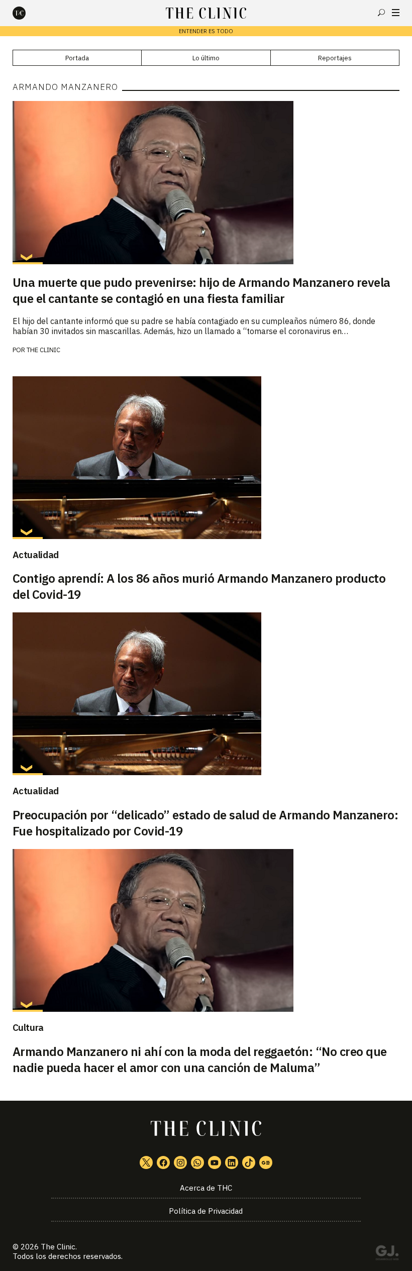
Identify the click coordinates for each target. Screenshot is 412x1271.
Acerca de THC (206, 1188)
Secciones (395, 12)
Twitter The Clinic (146, 1162)
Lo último (206, 58)
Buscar (381, 12)
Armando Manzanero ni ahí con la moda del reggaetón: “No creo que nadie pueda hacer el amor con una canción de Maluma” (200, 1059)
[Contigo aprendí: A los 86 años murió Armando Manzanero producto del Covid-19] (206, 457)
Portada (77, 58)
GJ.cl (386, 1254)
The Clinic (43, 350)
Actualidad (36, 555)
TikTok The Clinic (248, 1162)
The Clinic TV (214, 1162)
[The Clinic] (28, 13)
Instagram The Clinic (180, 1162)
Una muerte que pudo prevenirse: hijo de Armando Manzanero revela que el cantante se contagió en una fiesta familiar (201, 290)
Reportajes (335, 58)
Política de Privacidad (206, 1211)
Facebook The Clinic (163, 1162)
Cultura (28, 1027)
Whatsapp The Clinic (197, 1162)
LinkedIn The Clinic (231, 1162)
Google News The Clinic (265, 1162)
